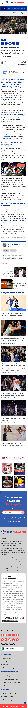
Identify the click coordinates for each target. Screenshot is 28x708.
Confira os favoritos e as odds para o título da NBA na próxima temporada (13, 369)
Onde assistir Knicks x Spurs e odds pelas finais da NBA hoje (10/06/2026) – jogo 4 (13, 445)
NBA (5, 8)
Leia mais (5, 263)
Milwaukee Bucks (17, 237)
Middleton (5, 136)
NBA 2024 (5, 239)
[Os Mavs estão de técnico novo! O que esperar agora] (19, 482)
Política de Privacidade (9, 693)
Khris (21, 134)
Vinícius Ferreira (9, 61)
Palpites (5, 685)
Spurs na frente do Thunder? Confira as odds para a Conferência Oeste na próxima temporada (13, 315)
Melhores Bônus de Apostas (11, 682)
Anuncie (5, 665)
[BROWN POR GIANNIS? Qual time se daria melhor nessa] (19, 469)
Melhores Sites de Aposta (10, 679)
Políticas (5, 689)
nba (3, 39)
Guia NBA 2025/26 (19, 8)
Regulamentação (8, 700)
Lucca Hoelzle (11, 318)
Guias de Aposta (8, 676)
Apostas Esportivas (9, 672)
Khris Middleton (5, 237)
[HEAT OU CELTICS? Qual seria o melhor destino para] (7, 482)
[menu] (2, 3)
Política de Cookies (8, 697)
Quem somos (7, 658)
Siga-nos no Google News (10, 668)
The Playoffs (6, 654)
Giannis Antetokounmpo (8, 188)
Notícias (10, 8)
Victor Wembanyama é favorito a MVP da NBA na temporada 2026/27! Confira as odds (13, 340)
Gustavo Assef (12, 372)
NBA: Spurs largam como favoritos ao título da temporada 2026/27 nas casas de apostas (13, 365)
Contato (5, 661)
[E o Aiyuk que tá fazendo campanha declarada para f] (7, 469)
